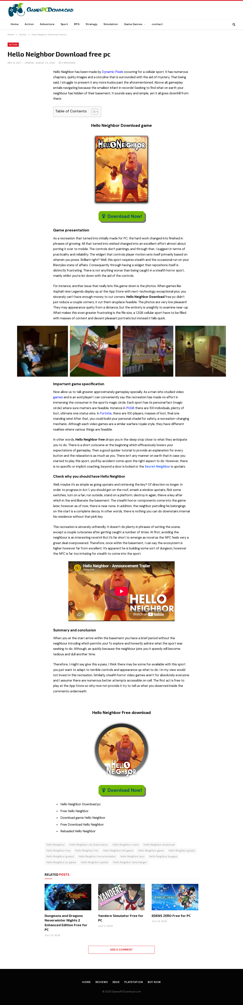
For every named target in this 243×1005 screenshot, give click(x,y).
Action (29, 24)
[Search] (233, 24)
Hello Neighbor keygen (163, 856)
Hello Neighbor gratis (182, 850)
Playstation (133, 982)
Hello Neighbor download (159, 844)
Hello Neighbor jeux (132, 856)
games (58, 397)
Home (15, 24)
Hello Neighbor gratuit (60, 856)
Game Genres (133, 24)
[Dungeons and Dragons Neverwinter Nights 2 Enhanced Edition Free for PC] (68, 897)
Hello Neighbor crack (126, 844)
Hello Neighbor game (151, 850)
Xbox (116, 982)
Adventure (47, 24)
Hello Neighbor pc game (61, 862)
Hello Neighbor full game (118, 850)
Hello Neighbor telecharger (130, 862)
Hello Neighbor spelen (94, 862)
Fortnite (106, 413)
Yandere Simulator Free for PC (120, 917)
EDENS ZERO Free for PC (171, 915)
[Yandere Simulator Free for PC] (121, 897)
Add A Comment (121, 949)
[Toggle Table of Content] (93, 111)
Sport (64, 24)
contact (157, 24)
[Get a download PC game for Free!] (45, 9)
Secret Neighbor (157, 467)
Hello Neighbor (56, 844)
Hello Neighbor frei (86, 850)
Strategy (91, 24)
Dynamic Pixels (112, 72)
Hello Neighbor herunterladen (97, 856)
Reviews (101, 982)
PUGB (130, 408)
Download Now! (124, 216)
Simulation (110, 24)
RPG (77, 24)
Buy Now (154, 982)
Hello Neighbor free (58, 850)
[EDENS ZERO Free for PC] (175, 897)
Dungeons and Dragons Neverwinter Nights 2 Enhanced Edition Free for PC (66, 922)
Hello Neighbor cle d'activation (88, 844)
